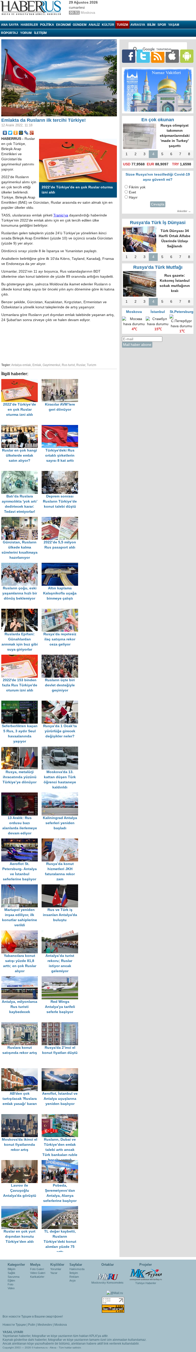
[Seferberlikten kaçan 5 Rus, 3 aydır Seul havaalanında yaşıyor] (21, 703)
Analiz (94, 25)
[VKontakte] (5, 132)
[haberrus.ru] (32, 8)
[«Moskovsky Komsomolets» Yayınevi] (107, 1274)
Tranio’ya (60, 215)
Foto (10, 1284)
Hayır (133, 197)
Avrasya (137, 25)
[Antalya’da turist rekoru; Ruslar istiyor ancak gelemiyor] (61, 933)
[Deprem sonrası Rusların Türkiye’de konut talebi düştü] (61, 473)
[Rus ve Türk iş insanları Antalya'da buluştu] (61, 887)
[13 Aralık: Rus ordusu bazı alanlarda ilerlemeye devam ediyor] (21, 795)
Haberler (29, 25)
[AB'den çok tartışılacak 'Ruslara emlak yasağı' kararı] (21, 1071)
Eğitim (11, 1280)
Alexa (53, 1347)
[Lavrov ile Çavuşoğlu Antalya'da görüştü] (21, 1162)
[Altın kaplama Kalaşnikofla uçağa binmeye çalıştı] (61, 565)
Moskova (60, 1324)
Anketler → (184, 211)
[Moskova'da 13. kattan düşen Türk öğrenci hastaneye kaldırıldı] (61, 749)
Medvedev (45, 1324)
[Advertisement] (81, 342)
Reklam (74, 1276)
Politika (47, 25)
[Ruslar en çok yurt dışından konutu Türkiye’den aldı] (21, 1208)
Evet (132, 192)
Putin (31, 1324)
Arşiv (72, 1280)
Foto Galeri (37, 1269)
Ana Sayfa (10, 25)
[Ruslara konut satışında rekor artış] (21, 1025)
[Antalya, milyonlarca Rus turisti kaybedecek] (21, 979)
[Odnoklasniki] (15, 132)
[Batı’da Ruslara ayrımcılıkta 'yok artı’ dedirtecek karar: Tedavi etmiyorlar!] (21, 473)
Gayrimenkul (51, 365)
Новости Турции (14, 1324)
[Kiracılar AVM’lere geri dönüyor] (61, 381)
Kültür (108, 25)
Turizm (122, 25)
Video (11, 1288)
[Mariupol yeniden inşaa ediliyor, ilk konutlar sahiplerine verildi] (21, 887)
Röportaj (9, 33)
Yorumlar (55, 1269)
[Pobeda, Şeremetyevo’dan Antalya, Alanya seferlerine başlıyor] (61, 1162)
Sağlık (11, 1272)
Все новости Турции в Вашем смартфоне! (33, 1316)
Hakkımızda (76, 1269)
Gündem (80, 25)
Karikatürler (37, 1276)
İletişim (73, 1272)
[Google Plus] (31, 132)
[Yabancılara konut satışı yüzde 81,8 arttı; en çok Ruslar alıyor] (21, 933)
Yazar (53, 1272)
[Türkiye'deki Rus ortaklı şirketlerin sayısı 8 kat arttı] (61, 427)
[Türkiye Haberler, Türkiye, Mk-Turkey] (145, 1274)
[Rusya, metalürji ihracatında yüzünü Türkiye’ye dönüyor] (21, 749)
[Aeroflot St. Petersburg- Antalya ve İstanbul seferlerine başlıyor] (21, 841)
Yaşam (173, 25)
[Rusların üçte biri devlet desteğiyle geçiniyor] (61, 657)
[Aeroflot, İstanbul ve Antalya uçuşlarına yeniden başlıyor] (61, 1071)
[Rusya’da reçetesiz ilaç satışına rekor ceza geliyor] (61, 611)
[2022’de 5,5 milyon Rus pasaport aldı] (61, 519)
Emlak (36, 365)
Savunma (13, 1276)
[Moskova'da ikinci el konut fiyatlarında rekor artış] (21, 1116)
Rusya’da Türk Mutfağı (157, 267)
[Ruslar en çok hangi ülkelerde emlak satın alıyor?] (21, 427)
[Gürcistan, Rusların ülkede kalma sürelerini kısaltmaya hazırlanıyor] (21, 519)
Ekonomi (63, 25)
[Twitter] (10, 132)
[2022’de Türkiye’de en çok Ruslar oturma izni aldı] (21, 381)
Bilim (151, 25)
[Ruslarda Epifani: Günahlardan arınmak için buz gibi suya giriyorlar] (21, 611)
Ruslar (80, 365)
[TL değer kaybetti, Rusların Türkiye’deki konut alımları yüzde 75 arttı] (61, 1208)
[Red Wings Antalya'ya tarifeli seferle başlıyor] (61, 979)
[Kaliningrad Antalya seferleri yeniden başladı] (61, 795)
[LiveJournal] (26, 132)
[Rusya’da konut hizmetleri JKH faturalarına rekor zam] (61, 841)
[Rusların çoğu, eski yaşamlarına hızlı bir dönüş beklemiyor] (21, 565)
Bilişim (11, 1269)
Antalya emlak (21, 365)
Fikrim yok (137, 187)
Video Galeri (37, 1272)
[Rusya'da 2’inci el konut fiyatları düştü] (61, 1025)
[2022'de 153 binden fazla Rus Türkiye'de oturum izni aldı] (21, 657)
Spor (161, 25)
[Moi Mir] (21, 132)
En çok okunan (157, 119)
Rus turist (68, 365)
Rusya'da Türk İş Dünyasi (158, 222)
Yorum (26, 33)
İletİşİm (40, 33)
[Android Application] (186, 56)
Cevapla (157, 204)
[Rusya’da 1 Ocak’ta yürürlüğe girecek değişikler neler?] (61, 703)
